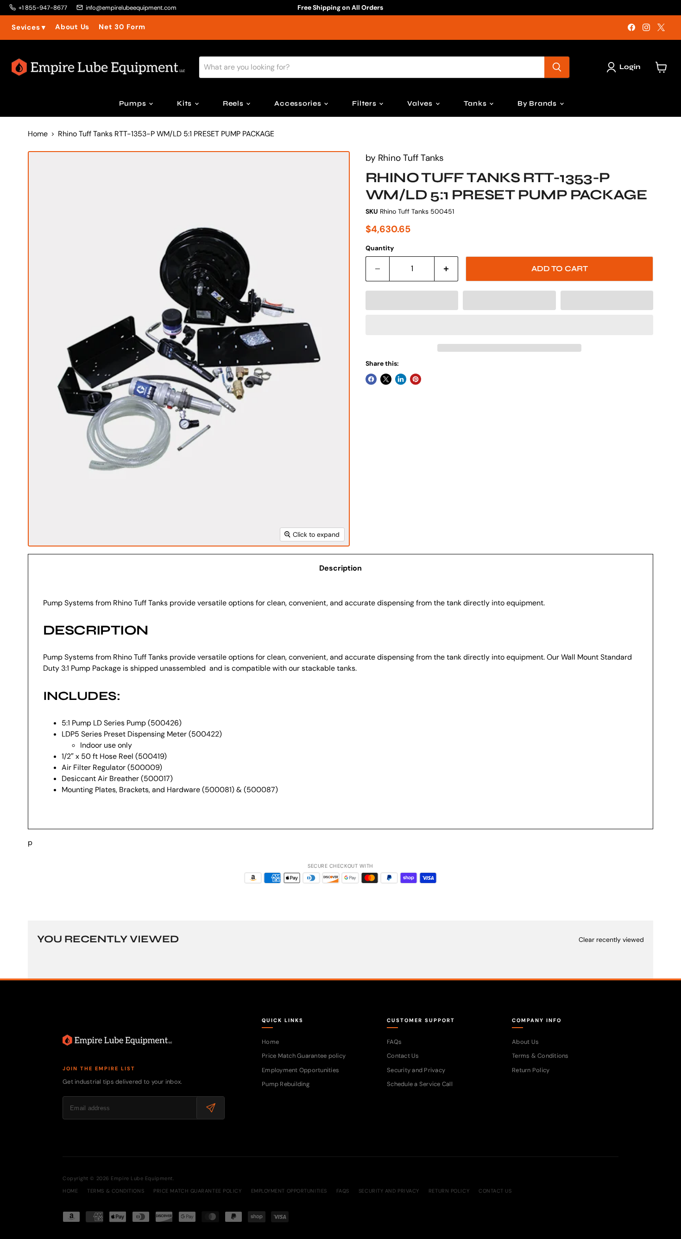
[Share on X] (385, 379)
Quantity (380, 248)
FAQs (394, 1042)
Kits (185, 103)
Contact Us (403, 1056)
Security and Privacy (416, 1070)
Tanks (476, 103)
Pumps (133, 103)
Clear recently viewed (611, 939)
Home (38, 134)
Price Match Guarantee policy (304, 1056)
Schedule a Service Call (420, 1084)
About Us (72, 27)
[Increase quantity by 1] (446, 268)
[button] (412, 300)
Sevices (29, 28)
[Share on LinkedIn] (400, 379)
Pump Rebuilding (285, 1084)
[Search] (556, 67)
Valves (420, 103)
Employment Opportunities (300, 1070)
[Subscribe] (210, 1108)
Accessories (298, 103)
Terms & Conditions (540, 1056)
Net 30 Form (122, 27)
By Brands (538, 103)
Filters (365, 103)
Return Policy (530, 1070)
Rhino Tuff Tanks (411, 158)
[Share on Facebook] (371, 379)
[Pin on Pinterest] (415, 379)
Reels (234, 103)
